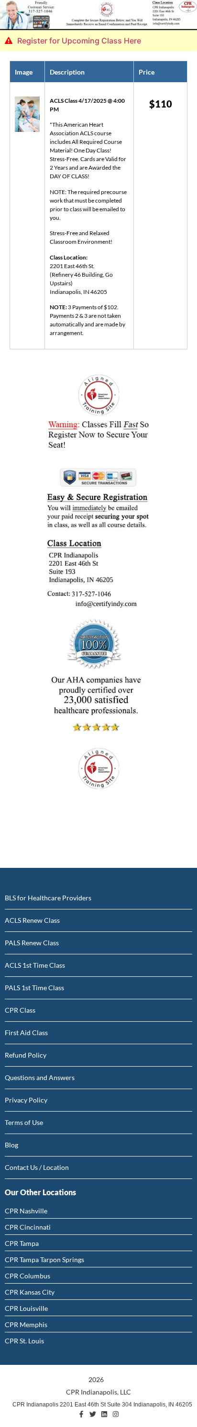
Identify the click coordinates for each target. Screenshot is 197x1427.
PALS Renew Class (32, 943)
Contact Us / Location (37, 1167)
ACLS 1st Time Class (35, 965)
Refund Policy (25, 1055)
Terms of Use (24, 1122)
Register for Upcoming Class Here (79, 40)
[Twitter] (92, 1414)
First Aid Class (26, 1032)
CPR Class (20, 1010)
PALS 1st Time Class (34, 988)
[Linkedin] (104, 1414)
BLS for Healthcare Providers (48, 898)
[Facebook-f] (81, 1414)
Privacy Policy (26, 1100)
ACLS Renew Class (32, 920)
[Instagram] (115, 1414)
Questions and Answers (40, 1077)
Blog (11, 1145)
